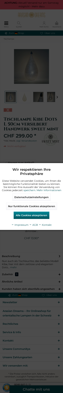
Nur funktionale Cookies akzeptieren (31, 206)
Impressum (21, 224)
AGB (35, 224)
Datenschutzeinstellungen (31, 197)
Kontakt (46, 224)
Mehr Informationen (49, 190)
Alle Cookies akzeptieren (31, 215)
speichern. (30, 190)
